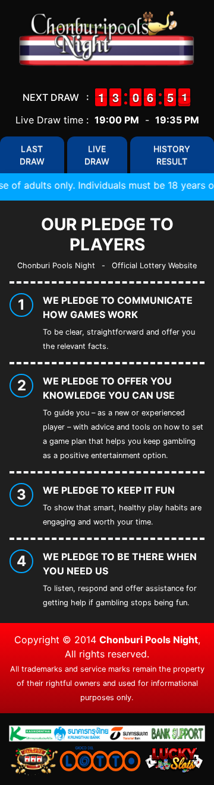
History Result (171, 155)
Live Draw (96, 155)
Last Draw (32, 155)
